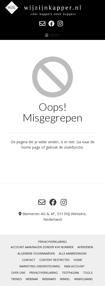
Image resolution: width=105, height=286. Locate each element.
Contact (28, 260)
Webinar (32, 279)
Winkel (65, 279)
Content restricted (54, 260)
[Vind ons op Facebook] (51, 23)
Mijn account (74, 266)
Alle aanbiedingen (72, 253)
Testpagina (70, 272)
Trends (16, 279)
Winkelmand (83, 279)
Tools (88, 272)
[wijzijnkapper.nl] (52, 8)
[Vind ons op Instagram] (60, 23)
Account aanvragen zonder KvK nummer (42, 247)
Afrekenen (85, 247)
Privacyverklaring (52, 242)
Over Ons (18, 272)
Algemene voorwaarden (36, 253)
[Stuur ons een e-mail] (42, 23)
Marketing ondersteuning (39, 266)
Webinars (49, 279)
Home (78, 260)
